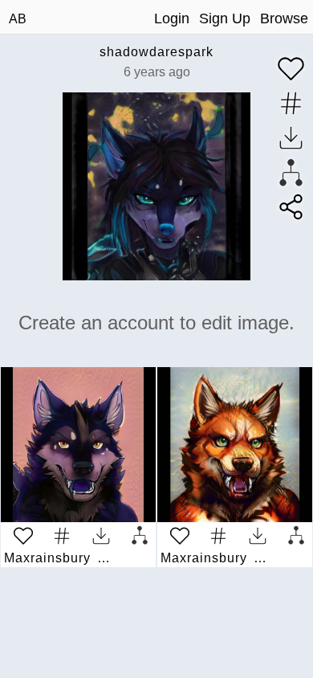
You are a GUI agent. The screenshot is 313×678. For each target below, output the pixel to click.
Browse (284, 18)
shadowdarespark (156, 52)
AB (17, 19)
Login (171, 18)
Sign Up (224, 18)
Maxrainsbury (47, 558)
